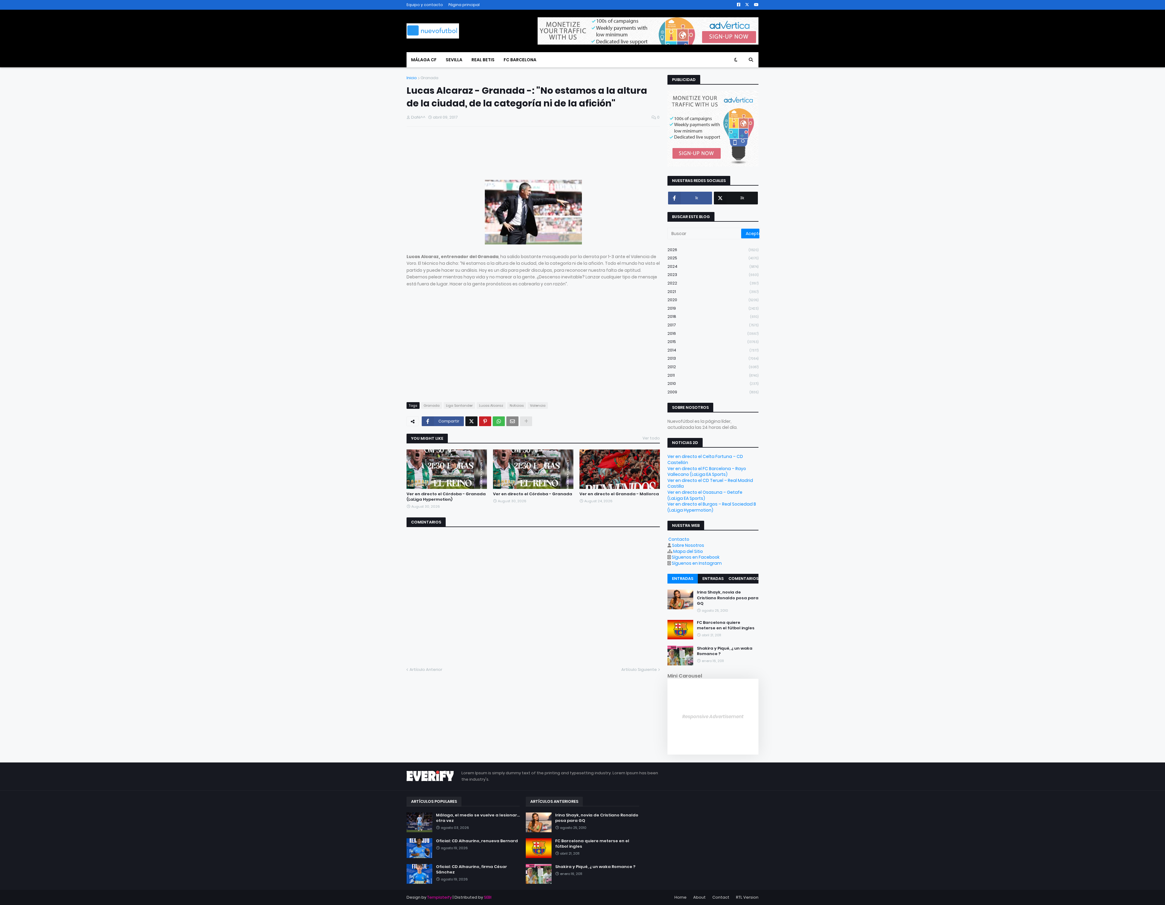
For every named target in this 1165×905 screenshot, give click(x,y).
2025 (712, 258)
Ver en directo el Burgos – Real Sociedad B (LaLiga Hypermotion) (711, 507)
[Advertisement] (478, 155)
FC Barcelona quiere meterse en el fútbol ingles (726, 625)
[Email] (512, 421)
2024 (712, 266)
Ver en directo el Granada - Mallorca (619, 494)
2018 (712, 316)
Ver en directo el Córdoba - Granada (532, 494)
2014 (712, 350)
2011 (712, 375)
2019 (712, 308)
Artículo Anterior (426, 669)
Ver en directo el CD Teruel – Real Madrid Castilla (710, 483)
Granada (429, 78)
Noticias (517, 405)
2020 (712, 300)
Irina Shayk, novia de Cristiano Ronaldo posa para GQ (727, 598)
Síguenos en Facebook (696, 557)
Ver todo (651, 438)
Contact (720, 897)
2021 (712, 291)
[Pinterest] (485, 421)
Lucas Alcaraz (491, 405)
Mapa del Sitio (688, 551)
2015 (712, 342)
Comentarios (743, 578)
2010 (712, 383)
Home (680, 897)
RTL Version (747, 897)
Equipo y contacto (425, 4)
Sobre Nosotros (688, 545)
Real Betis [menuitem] (483, 60)
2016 (712, 333)
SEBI (487, 897)
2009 (712, 392)
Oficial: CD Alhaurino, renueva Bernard (477, 841)
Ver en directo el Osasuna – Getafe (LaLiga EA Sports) (704, 495)
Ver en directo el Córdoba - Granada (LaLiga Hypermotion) (446, 496)
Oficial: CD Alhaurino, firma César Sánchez (471, 869)
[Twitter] (471, 421)
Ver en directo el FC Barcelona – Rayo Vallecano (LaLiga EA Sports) (706, 472)
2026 (712, 250)
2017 (712, 325)
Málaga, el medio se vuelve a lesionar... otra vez (478, 817)
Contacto (678, 539)
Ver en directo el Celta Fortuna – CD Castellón (705, 459)
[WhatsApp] (499, 421)
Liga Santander (459, 405)
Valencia (537, 405)
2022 (712, 283)
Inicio (412, 78)
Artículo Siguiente (639, 669)
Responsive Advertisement (713, 716)
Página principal (464, 4)
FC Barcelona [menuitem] (520, 60)
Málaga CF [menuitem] (424, 60)
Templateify (439, 897)
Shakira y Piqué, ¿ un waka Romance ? (724, 651)
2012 (712, 367)
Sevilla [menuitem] (454, 60)
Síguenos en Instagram (697, 563)
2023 (712, 275)
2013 (712, 358)
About (699, 897)
